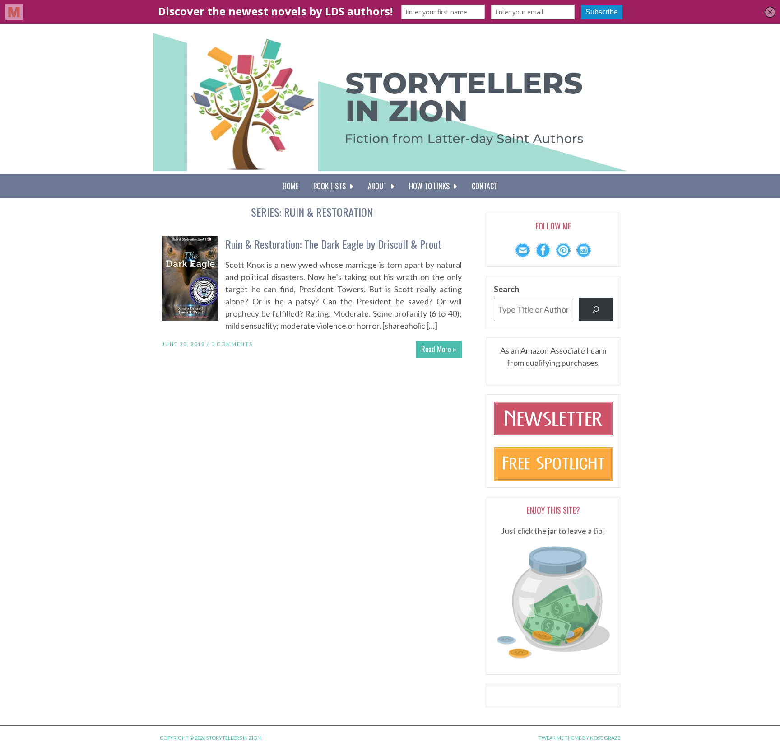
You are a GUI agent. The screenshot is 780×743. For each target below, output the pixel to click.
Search (506, 289)
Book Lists (331, 186)
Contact (484, 186)
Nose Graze (605, 738)
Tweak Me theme (560, 738)
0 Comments (232, 344)
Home (290, 186)
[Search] (596, 309)
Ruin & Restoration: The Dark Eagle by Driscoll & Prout (333, 244)
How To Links (431, 186)
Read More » (438, 349)
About (379, 186)
